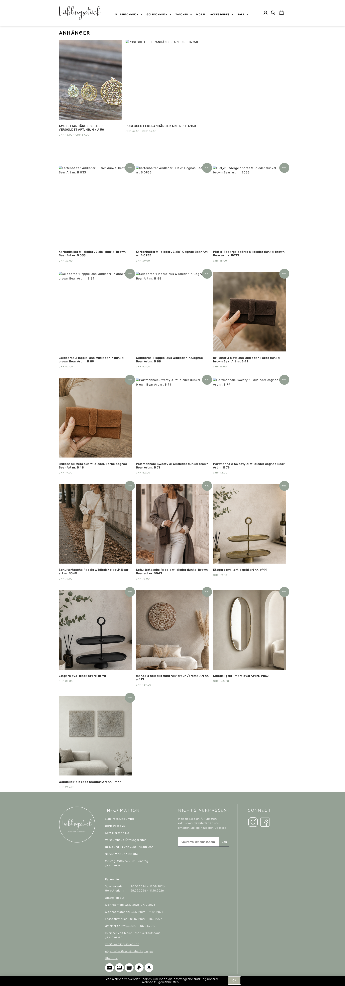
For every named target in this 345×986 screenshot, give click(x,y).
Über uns (111, 958)
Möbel (201, 14)
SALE (240, 14)
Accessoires (219, 14)
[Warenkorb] (282, 12)
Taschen (181, 14)
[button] (273, 13)
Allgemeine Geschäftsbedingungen (129, 951)
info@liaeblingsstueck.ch (122, 944)
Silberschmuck (127, 14)
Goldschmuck (157, 14)
